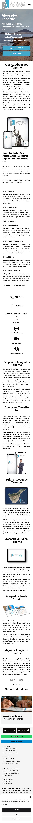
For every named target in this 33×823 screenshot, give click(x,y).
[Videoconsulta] (16, 339)
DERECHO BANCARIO (11, 271)
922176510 (18, 48)
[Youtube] (23, 730)
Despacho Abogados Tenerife (16, 363)
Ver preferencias (16, 819)
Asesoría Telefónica (16, 353)
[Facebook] (5, 730)
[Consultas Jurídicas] (16, 328)
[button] (30, 796)
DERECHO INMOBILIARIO (13, 241)
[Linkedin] (19, 730)
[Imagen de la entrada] (16, 704)
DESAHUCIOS (8, 257)
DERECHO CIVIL (9, 191)
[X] (9, 730)
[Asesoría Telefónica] (16, 349)
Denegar (16, 814)
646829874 (18, 53)
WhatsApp (16, 323)
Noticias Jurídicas (16, 689)
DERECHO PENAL (10, 207)
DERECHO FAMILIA (10, 225)
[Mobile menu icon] (29, 5)
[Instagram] (14, 730)
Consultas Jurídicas (17, 333)
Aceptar (16, 809)
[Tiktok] (28, 730)
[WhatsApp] (16, 318)
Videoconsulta (16, 343)
